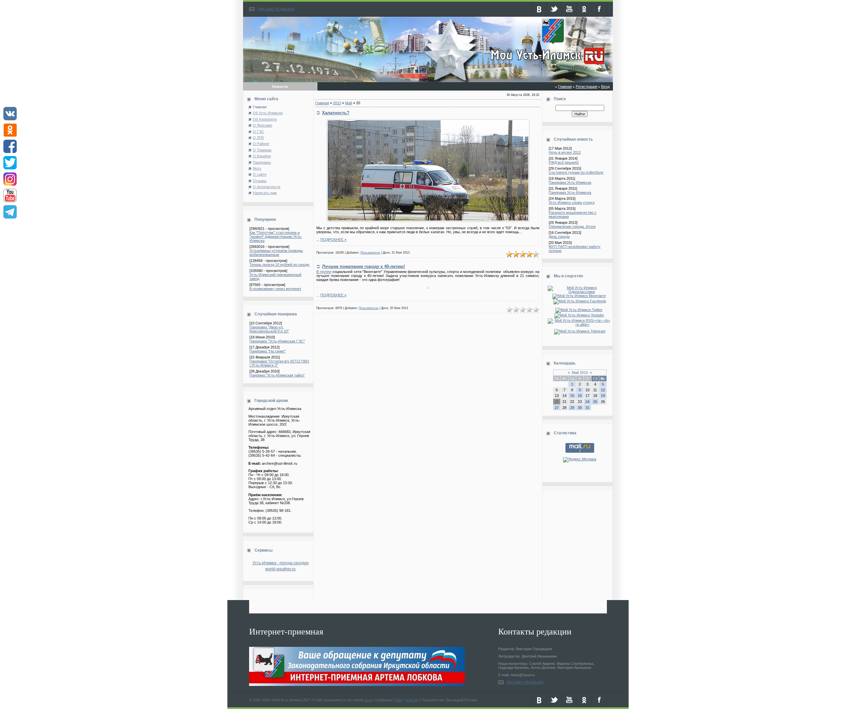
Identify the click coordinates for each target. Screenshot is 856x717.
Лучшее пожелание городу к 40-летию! (363, 266)
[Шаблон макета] (428, 287)
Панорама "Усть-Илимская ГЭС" (277, 341)
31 (587, 408)
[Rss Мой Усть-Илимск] (580, 324)
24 (587, 402)
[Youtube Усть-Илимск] (579, 315)
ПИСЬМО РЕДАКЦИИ (275, 9)
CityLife (412, 700)
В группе (323, 272)
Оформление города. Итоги (572, 227)
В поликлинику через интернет (275, 289)
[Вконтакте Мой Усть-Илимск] (579, 296)
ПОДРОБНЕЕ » (333, 240)
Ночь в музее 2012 (565, 152)
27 (557, 408)
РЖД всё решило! (564, 162)
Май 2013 (580, 373)
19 (603, 396)
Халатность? (335, 112)
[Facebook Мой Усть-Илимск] (579, 301)
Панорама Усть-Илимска (570, 182)
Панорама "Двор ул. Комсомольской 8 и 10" (269, 329)
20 (557, 402)
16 (580, 396)
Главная (565, 87)
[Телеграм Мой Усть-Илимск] (579, 331)
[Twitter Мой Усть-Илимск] (579, 310)
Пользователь (370, 252)
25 (595, 402)
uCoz (368, 700)
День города (559, 237)
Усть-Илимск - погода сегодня (280, 563)
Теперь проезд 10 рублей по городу (279, 265)
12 (603, 390)
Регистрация (586, 87)
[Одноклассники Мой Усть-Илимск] (580, 292)
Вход (605, 87)
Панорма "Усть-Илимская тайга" (277, 375)
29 (572, 408)
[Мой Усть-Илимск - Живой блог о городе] (546, 64)
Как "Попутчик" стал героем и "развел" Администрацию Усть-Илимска (275, 237)
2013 (337, 103)
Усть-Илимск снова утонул (572, 202)
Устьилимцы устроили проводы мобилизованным (276, 253)
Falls (398, 700)
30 (580, 408)
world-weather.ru (280, 569)
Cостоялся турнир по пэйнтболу (576, 172)
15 (572, 396)
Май (348, 103)
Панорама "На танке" (267, 351)
